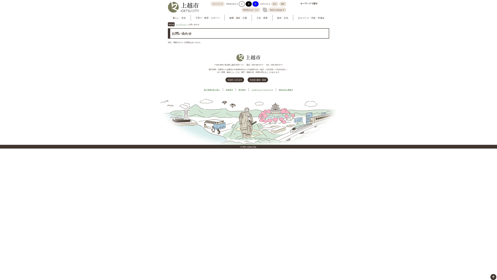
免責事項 (229, 89)
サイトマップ (218, 4)
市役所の (258, 79)
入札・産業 (262, 17)
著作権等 (242, 89)
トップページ (181, 24)
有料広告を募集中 (286, 89)
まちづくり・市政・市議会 (311, 17)
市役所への (235, 79)
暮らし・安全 (179, 17)
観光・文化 (282, 17)
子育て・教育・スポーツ (207, 17)
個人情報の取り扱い (212, 89)
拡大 (274, 4)
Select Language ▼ (277, 10)
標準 (282, 4)
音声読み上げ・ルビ (250, 10)
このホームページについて (262, 89)
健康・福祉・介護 (238, 17)
